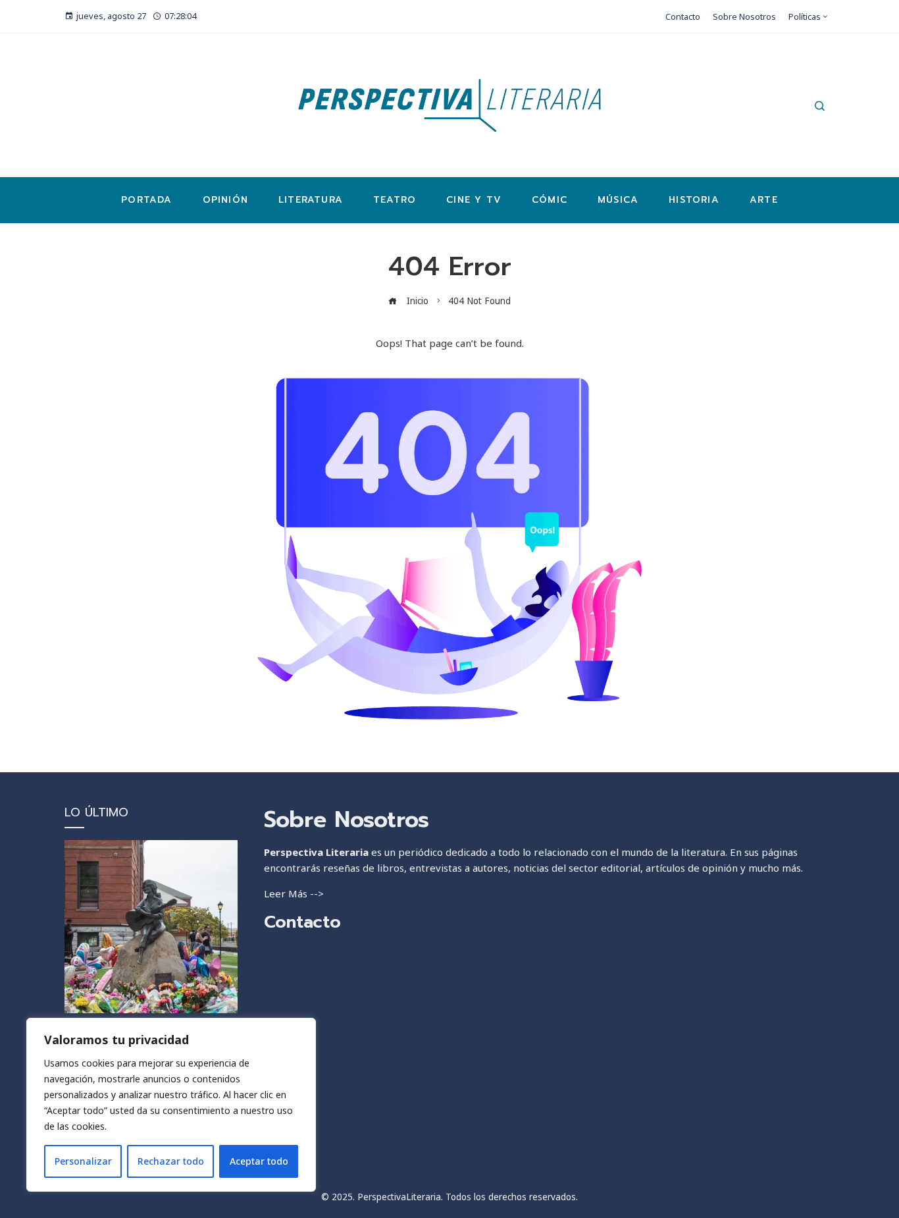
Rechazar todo (171, 1161)
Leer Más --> (294, 893)
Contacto (302, 922)
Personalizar (83, 1161)
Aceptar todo (259, 1161)
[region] (171, 1105)
